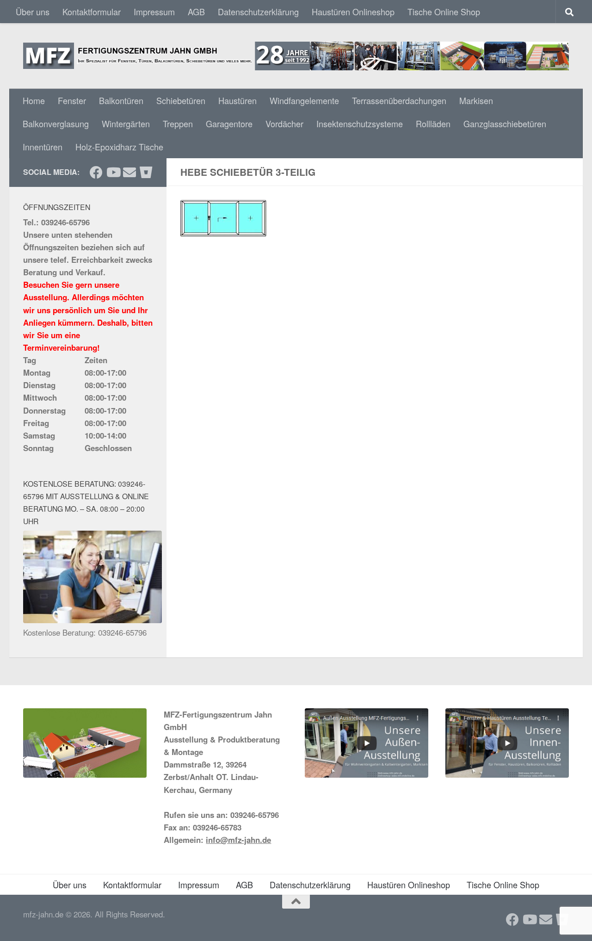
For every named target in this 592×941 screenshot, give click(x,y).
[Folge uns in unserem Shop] (146, 172)
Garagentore (229, 124)
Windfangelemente (304, 100)
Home (34, 100)
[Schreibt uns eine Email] (129, 172)
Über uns (32, 12)
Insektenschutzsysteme (359, 124)
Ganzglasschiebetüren (504, 124)
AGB (196, 12)
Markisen (476, 100)
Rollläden (433, 124)
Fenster (72, 100)
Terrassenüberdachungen (399, 100)
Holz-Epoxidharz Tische (119, 147)
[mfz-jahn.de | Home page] (296, 56)
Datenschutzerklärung (258, 12)
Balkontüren (121, 100)
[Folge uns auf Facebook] (96, 172)
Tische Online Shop (443, 12)
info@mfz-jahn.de (238, 839)
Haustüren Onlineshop (353, 12)
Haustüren (237, 100)
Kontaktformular (91, 12)
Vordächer (284, 124)
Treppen (178, 124)
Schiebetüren (180, 100)
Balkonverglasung (56, 124)
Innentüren (42, 147)
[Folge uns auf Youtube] (112, 172)
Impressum (154, 12)
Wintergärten (126, 124)
